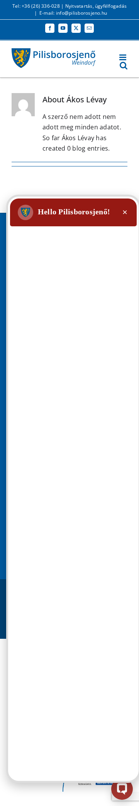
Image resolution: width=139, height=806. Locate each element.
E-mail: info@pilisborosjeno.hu (73, 13)
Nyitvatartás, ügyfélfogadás (96, 6)
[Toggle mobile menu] (123, 57)
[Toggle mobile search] (123, 65)
